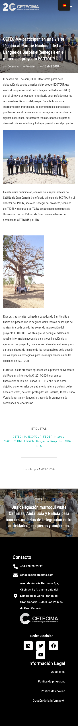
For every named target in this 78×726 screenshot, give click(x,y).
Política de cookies (53, 691)
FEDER (47, 436)
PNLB (21, 441)
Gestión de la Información (49, 700)
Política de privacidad (51, 681)
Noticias (31, 66)
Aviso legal (58, 672)
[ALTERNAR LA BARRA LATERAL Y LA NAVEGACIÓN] (71, 8)
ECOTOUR (35, 436)
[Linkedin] (28, 645)
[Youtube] (40, 654)
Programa (42, 441)
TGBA (67, 441)
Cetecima (13, 66)
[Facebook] (53, 645)
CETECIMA (20, 436)
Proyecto (56, 441)
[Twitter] (40, 645)
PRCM (30, 441)
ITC (13, 441)
